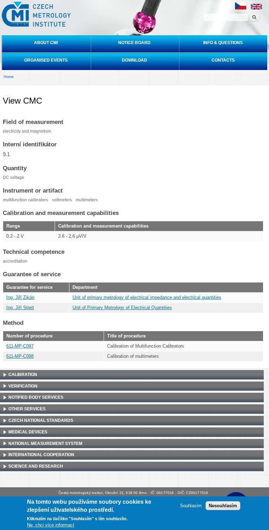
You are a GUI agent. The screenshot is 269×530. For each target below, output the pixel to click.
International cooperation (41, 454)
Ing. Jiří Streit (20, 307)
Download (134, 60)
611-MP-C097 (20, 346)
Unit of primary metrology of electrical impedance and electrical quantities (147, 297)
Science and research (35, 466)
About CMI (46, 42)
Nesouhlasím (223, 505)
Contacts (223, 60)
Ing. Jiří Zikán (20, 297)
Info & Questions (223, 42)
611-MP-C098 (20, 356)
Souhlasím (191, 505)
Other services (27, 408)
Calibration (22, 374)
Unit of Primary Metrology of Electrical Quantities (122, 307)
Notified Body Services (35, 397)
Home (9, 77)
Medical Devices (27, 432)
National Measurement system (45, 443)
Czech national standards (40, 420)
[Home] (35, 14)
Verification (22, 386)
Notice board (134, 42)
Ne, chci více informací (50, 525)
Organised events (46, 60)
